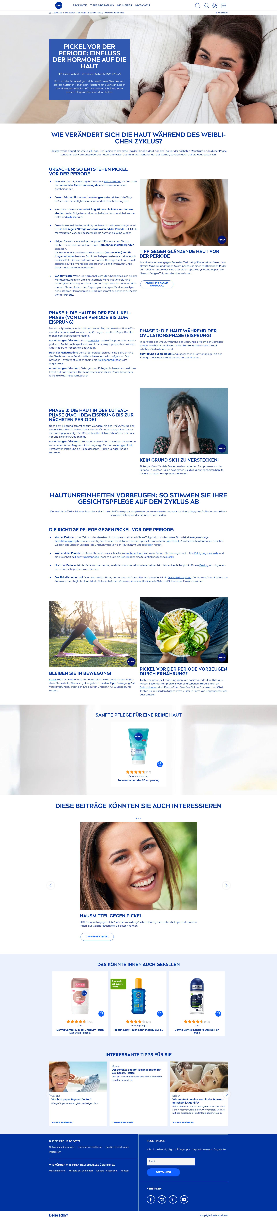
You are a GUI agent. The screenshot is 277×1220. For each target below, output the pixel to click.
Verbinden (154, 1188)
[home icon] (50, 13)
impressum (55, 1151)
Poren (149, 544)
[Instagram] (162, 1199)
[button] (160, 764)
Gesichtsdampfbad (179, 577)
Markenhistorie (57, 1170)
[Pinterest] (173, 1199)
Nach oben (223, 13)
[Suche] (197, 6)
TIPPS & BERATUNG (102, 5)
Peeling (203, 565)
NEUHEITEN (124, 5)
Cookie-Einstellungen (117, 1147)
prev (50, 885)
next (226, 885)
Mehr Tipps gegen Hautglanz (157, 284)
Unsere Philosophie (106, 1170)
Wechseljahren (112, 181)
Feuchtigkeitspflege (87, 556)
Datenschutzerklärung (90, 1147)
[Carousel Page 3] (140, 818)
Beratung (58, 13)
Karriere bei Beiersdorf (81, 1170)
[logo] (59, 6)
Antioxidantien (148, 687)
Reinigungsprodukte (206, 553)
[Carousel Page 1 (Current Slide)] (136, 818)
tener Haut (134, 553)
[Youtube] (184, 1199)
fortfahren (163, 1172)
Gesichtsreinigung (66, 541)
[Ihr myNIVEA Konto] (206, 6)
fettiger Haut (124, 445)
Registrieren (156, 1141)
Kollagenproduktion (109, 359)
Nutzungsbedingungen (61, 1147)
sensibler (93, 340)
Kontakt (125, 1170)
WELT (142, 5)
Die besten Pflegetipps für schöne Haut (83, 13)
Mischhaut (172, 541)
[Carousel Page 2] (138, 818)
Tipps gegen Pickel (97, 936)
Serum (125, 556)
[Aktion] (215, 6)
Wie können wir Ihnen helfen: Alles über (82, 1164)
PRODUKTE (80, 5)
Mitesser (72, 217)
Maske (170, 556)
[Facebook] (151, 1199)
